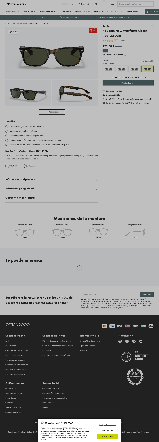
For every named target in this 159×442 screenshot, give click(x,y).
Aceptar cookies (107, 436)
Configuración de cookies (107, 425)
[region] (79, 430)
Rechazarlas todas (107, 431)
